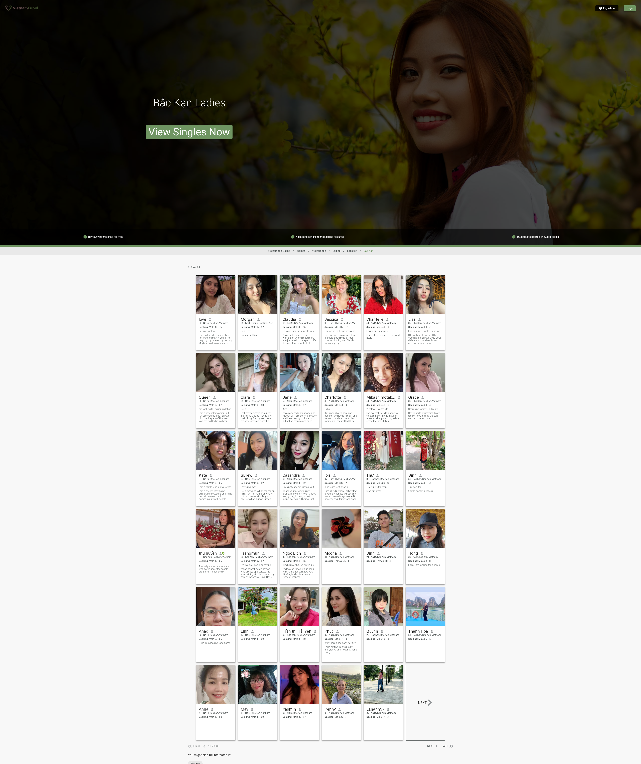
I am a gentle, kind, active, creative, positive (216, 487)
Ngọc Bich (292, 553)
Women (301, 250)
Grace (413, 397)
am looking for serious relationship (216, 409)
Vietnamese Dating (279, 250)
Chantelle (374, 319)
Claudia (289, 319)
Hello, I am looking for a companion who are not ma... (216, 643)
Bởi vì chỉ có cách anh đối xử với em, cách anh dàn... (341, 643)
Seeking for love (207, 331)
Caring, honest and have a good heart (383, 336)
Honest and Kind (249, 335)
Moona (331, 553)
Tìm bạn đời (414, 487)
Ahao (203, 631)
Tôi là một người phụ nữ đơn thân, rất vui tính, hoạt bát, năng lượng (341, 650)
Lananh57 (375, 709)
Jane (287, 397)
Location (352, 250)
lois (328, 475)
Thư (370, 475)
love (202, 319)
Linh (245, 631)
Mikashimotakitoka (380, 397)
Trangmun (250, 553)
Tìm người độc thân (376, 487)
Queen (205, 397)
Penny (330, 709)
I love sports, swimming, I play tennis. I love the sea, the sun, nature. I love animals (424, 416)
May (244, 709)
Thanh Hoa (418, 631)
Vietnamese (319, 250)
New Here (246, 331)
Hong (413, 553)
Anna (203, 709)
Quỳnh (372, 631)
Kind (285, 409)
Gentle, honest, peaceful (420, 491)
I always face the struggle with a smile (299, 331)
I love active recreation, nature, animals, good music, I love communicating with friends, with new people (340, 339)
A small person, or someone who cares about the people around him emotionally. (214, 569)
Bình (370, 553)
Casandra (291, 475)
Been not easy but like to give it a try (299, 487)
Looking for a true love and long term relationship (425, 331)
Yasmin (289, 709)
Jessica (331, 319)
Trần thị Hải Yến (297, 631)
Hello (327, 409)
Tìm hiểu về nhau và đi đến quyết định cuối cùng (299, 565)
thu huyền (208, 553)
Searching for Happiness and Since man (341, 331)
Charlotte (333, 397)
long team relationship (336, 487)
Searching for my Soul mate (423, 409)
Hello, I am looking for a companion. (425, 565)
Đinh (412, 475)
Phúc (329, 631)
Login (629, 8)
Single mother (373, 491)
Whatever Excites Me (377, 409)
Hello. (244, 409)
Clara (245, 397)
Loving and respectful (377, 331)
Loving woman (248, 487)
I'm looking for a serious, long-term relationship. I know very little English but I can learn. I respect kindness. (298, 573)
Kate (203, 475)
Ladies (337, 250)
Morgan (248, 319)
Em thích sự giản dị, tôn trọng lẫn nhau (258, 565)
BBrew (246, 475)
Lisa (412, 319)
